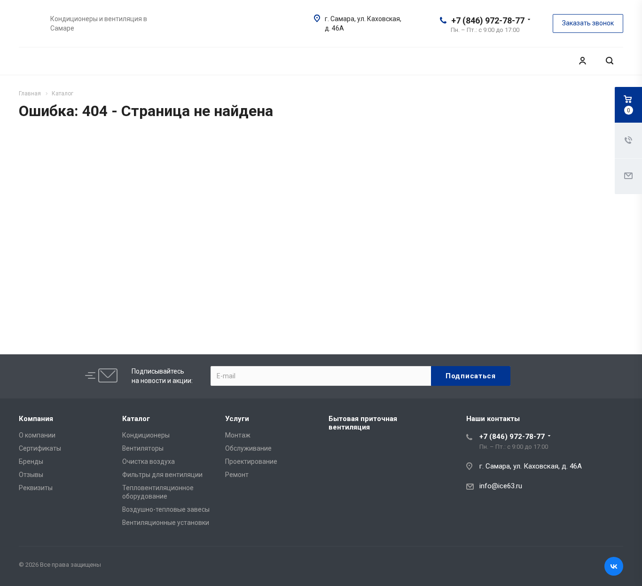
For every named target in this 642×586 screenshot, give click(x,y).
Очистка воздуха (148, 461)
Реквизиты (36, 488)
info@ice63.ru (500, 486)
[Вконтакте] (613, 566)
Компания (36, 418)
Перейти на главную (499, 264)
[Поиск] (609, 61)
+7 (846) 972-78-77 (488, 20)
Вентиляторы (143, 448)
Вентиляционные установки (165, 522)
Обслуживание (248, 448)
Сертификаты (40, 448)
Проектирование (251, 461)
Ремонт (237, 474)
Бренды (31, 461)
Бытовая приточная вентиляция (363, 422)
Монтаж (238, 435)
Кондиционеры (146, 435)
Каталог (136, 418)
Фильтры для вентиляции (162, 474)
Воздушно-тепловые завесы (166, 509)
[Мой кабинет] (582, 61)
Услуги (237, 418)
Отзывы (31, 474)
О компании (37, 435)
